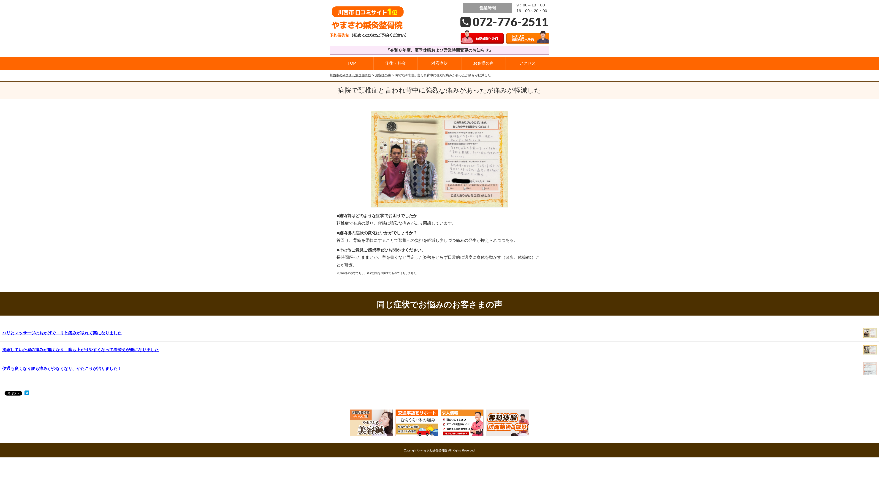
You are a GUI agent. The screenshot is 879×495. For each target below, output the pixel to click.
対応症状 (439, 63)
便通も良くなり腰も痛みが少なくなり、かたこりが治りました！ (62, 368)
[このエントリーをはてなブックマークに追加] (26, 394)
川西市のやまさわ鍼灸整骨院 (350, 75)
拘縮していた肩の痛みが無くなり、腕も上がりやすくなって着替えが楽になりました (80, 349)
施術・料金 (395, 63)
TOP (351, 63)
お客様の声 (483, 63)
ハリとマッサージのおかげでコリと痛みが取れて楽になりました (62, 333)
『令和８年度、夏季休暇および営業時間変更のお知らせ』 (439, 50)
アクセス (527, 63)
